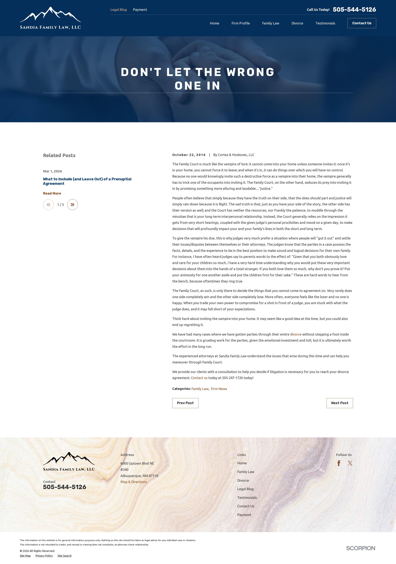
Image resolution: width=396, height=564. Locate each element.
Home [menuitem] (214, 23)
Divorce (243, 480)
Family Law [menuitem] (270, 23)
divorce (295, 334)
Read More (52, 193)
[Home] (50, 18)
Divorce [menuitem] (297, 23)
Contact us (199, 378)
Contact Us (362, 23)
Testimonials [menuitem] (325, 23)
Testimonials (247, 497)
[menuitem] (25, 555)
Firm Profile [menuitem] (241, 23)
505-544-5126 (354, 10)
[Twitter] (350, 463)
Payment (140, 9)
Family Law (200, 389)
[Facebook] (339, 463)
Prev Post (185, 403)
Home (242, 463)
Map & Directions (134, 482)
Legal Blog (118, 9)
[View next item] (72, 204)
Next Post (339, 403)
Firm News (219, 389)
